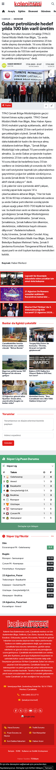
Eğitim (21, 11)
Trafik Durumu (38, 728)
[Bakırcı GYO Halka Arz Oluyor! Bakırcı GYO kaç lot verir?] (41, 362)
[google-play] (28, 717)
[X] (20, 710)
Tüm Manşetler (39, 733)
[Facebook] (16, 710)
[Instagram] (25, 710)
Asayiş (11, 11)
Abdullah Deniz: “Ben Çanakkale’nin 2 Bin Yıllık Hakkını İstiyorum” (41, 399)
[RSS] (40, 710)
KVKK (18, 751)
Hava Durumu (13, 728)
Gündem (45, 11)
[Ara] (52, 4)
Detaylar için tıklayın (28, 526)
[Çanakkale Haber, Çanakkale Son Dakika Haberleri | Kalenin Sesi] (27, 4)
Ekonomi (33, 11)
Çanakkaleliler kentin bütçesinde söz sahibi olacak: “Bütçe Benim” (13, 346)
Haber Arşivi (38, 741)
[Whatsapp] (35, 710)
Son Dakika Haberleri (16, 741)
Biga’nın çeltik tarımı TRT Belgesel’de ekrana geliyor (14, 373)
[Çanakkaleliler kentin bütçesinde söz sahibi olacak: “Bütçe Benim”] (14, 334)
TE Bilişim (35, 759)
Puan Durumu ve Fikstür (12, 734)
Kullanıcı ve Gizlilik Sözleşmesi (35, 751)
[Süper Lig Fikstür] (52, 536)
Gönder (8, 443)
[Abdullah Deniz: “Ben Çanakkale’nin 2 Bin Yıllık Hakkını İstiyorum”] (41, 387)
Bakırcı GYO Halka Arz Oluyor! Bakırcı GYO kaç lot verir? (40, 373)
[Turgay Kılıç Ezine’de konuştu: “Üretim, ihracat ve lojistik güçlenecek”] (41, 334)
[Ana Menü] (3, 4)
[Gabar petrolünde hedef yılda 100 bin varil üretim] (28, 86)
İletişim (11, 751)
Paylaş (8, 105)
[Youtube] (30, 710)
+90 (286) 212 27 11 (30, 695)
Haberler (6, 19)
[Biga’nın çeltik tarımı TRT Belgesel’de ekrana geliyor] (14, 362)
